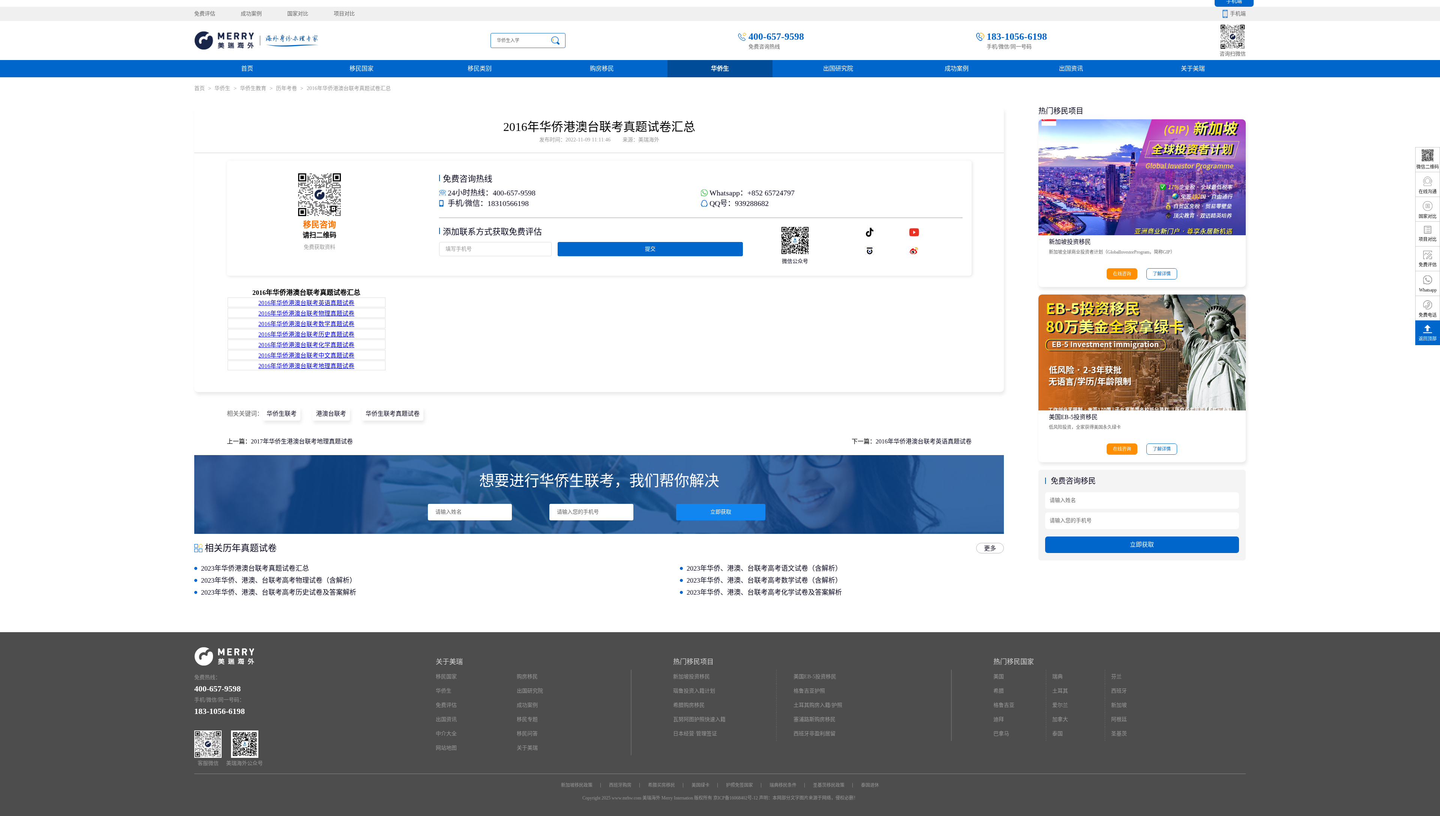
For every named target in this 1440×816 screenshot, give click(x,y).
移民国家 (362, 68)
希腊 (998, 691)
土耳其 (1060, 691)
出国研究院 (838, 68)
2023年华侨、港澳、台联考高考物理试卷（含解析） (278, 580)
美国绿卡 (701, 785)
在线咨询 (1122, 274)
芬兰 (1116, 676)
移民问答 (527, 733)
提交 (650, 249)
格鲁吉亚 (1003, 705)
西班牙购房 (620, 785)
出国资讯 (446, 719)
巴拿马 (1001, 733)
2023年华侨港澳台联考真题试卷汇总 (255, 568)
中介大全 (446, 733)
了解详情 (1162, 274)
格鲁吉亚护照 (809, 691)
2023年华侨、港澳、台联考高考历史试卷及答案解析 (278, 592)
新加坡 (1119, 705)
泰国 (1057, 733)
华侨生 (720, 68)
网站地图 (446, 748)
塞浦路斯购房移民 (815, 719)
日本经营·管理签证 (695, 733)
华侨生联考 (282, 413)
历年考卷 (287, 88)
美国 (998, 676)
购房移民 (602, 68)
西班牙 (1119, 691)
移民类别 (480, 68)
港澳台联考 (331, 413)
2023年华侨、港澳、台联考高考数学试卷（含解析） (764, 580)
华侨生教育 (253, 88)
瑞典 (1057, 676)
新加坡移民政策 (576, 785)
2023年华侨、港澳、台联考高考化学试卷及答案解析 (764, 592)
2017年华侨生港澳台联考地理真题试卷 (302, 441)
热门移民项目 (693, 662)
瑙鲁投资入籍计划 (694, 691)
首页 (247, 68)
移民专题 (527, 719)
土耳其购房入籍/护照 (818, 705)
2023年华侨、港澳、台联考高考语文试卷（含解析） (764, 568)
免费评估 (204, 14)
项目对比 (344, 14)
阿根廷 (1119, 719)
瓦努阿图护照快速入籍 (699, 719)
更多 (990, 548)
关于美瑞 (1193, 68)
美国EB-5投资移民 (1073, 417)
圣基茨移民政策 (828, 785)
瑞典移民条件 (783, 785)
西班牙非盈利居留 (815, 733)
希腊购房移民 (689, 705)
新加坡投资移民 (1070, 242)
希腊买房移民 (661, 785)
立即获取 (720, 512)
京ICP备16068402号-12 (735, 798)
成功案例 (251, 14)
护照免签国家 (739, 785)
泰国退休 (870, 785)
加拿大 (1060, 719)
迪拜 (998, 719)
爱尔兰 (1060, 705)
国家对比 (297, 14)
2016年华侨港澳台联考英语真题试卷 (924, 441)
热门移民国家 (1013, 662)
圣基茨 (1119, 733)
